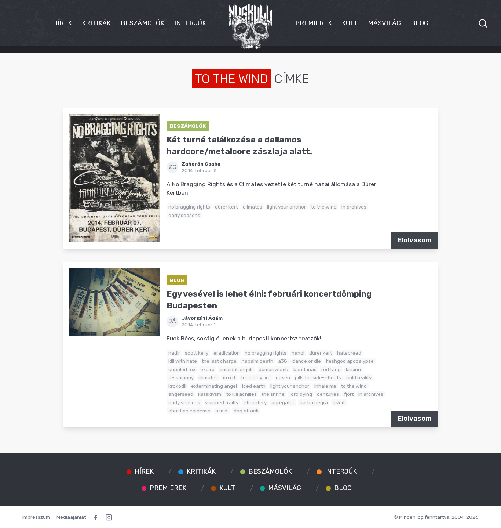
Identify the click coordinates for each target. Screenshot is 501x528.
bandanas (305, 369)
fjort (349, 394)
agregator (283, 402)
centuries (328, 394)
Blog (419, 23)
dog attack (246, 410)
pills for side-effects (318, 377)
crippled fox (181, 369)
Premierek (313, 23)
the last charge (219, 361)
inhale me (325, 386)
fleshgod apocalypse (350, 361)
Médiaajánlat (71, 517)
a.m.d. (221, 410)
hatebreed (349, 353)
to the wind (324, 207)
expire (207, 369)
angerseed (180, 394)
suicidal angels (237, 369)
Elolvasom (415, 240)
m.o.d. (229, 377)
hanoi (298, 353)
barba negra (314, 402)
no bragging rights (189, 207)
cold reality (359, 377)
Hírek (62, 23)
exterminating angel (214, 386)
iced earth (254, 386)
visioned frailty (221, 402)
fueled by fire (256, 377)
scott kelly (196, 353)
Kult (350, 23)
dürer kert (226, 207)
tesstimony (181, 377)
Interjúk (190, 23)
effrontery (255, 402)
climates (252, 207)
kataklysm (209, 394)
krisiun (353, 369)
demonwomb (273, 369)
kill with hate (182, 361)
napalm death (257, 361)
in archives (353, 207)
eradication (226, 353)
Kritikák (96, 23)
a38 (282, 361)
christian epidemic (189, 410)
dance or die (306, 361)
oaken (283, 377)
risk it (339, 402)
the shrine (273, 394)
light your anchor (286, 207)
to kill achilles (241, 394)
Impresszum (36, 517)
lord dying (301, 394)
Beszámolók (142, 23)
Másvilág (384, 23)
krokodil (177, 386)
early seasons (184, 215)
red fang (331, 369)
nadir (174, 353)
